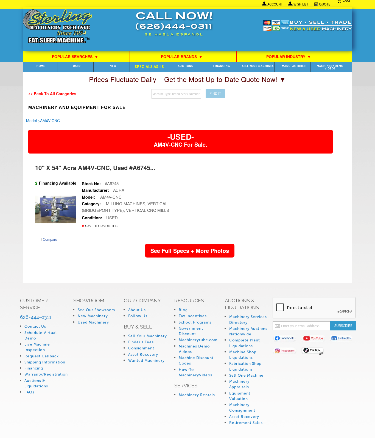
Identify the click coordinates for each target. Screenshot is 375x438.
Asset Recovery (143, 354)
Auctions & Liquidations (36, 383)
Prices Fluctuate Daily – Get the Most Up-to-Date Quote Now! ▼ (187, 79)
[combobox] (176, 94)
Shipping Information (44, 362)
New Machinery (93, 316)
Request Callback (41, 356)
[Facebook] (287, 339)
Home (41, 66)
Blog (183, 310)
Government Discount (191, 331)
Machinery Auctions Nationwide (248, 331)
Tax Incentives (193, 316)
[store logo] (57, 26)
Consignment (141, 348)
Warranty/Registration (46, 374)
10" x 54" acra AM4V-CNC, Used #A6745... (95, 167)
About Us (137, 310)
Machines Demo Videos (194, 349)
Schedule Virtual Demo (40, 335)
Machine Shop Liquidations (242, 355)
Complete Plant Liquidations (244, 343)
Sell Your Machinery (147, 336)
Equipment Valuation (239, 396)
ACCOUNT (275, 4)
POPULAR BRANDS (181, 56)
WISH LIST (300, 4)
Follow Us (137, 316)
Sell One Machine (246, 375)
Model (31, 120)
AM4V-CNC (50, 120)
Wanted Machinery (146, 360)
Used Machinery (93, 322)
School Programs (195, 322)
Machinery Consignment (242, 408)
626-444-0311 (35, 317)
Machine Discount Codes (196, 360)
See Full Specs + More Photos (189, 250)
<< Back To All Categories (52, 93)
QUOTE (324, 4)
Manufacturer (294, 66)
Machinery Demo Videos (330, 67)
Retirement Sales (246, 422)
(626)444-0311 (174, 27)
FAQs (29, 392)
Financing (221, 66)
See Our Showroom (96, 310)
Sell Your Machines (258, 66)
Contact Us (35, 326)
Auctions (185, 66)
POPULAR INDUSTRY (288, 56)
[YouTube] (315, 339)
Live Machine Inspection (37, 347)
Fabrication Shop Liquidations (245, 366)
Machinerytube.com (198, 340)
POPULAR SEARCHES (75, 56)
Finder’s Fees (141, 342)
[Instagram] (287, 352)
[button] (99, 226)
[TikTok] (315, 352)
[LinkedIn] (343, 339)
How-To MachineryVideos (195, 372)
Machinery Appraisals (239, 384)
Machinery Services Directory (248, 319)
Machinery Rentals (197, 395)
